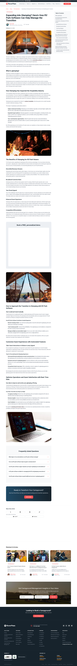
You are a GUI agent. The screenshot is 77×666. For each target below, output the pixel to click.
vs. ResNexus (41, 636)
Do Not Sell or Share (70, 664)
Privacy (43, 664)
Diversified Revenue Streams (61, 24)
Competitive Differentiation (61, 32)
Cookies (49, 664)
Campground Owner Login (67, 644)
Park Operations (17, 8)
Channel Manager (31, 634)
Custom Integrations (31, 644)
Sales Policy (60, 664)
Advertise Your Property (55, 634)
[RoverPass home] (11, 4)
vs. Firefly (40, 642)
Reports (63, 640)
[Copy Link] (39, 512)
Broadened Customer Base (61, 26)
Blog (11, 8)
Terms (46, 664)
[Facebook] (64, 626)
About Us (64, 636)
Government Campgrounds (9, 641)
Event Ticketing (18, 642)
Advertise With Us (54, 638)
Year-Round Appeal (59, 28)
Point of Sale (18, 632)
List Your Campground (55, 632)
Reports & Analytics (19, 634)
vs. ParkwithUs (41, 646)
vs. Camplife (41, 638)
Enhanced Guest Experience (61, 30)
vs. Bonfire (41, 644)
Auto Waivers (30, 642)
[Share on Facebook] (29, 512)
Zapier (29, 638)
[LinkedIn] (69, 626)
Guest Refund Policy (54, 664)
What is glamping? (58, 15)
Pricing (5, 632)
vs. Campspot (41, 632)
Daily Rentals (18, 636)
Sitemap (64, 664)
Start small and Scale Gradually (61, 37)
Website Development (55, 636)
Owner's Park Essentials (66, 642)
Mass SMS (18, 644)
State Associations (21, 656)
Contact (63, 638)
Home (7, 8)
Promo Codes (18, 640)
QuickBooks (30, 636)
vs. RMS (40, 640)
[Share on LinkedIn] (20, 512)
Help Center (64, 634)
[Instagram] (66, 626)
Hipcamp (29, 640)
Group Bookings (18, 638)
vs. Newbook (41, 634)
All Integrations (30, 632)
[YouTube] (72, 626)
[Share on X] (10, 512)
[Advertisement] (38, 529)
